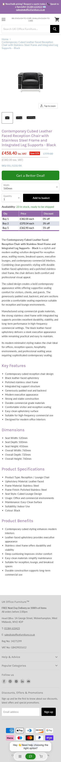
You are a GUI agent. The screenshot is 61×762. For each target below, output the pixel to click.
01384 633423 (34, 6)
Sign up (48, 711)
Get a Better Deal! (30, 175)
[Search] (54, 29)
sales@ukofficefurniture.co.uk (30, 9)
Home (5, 39)
